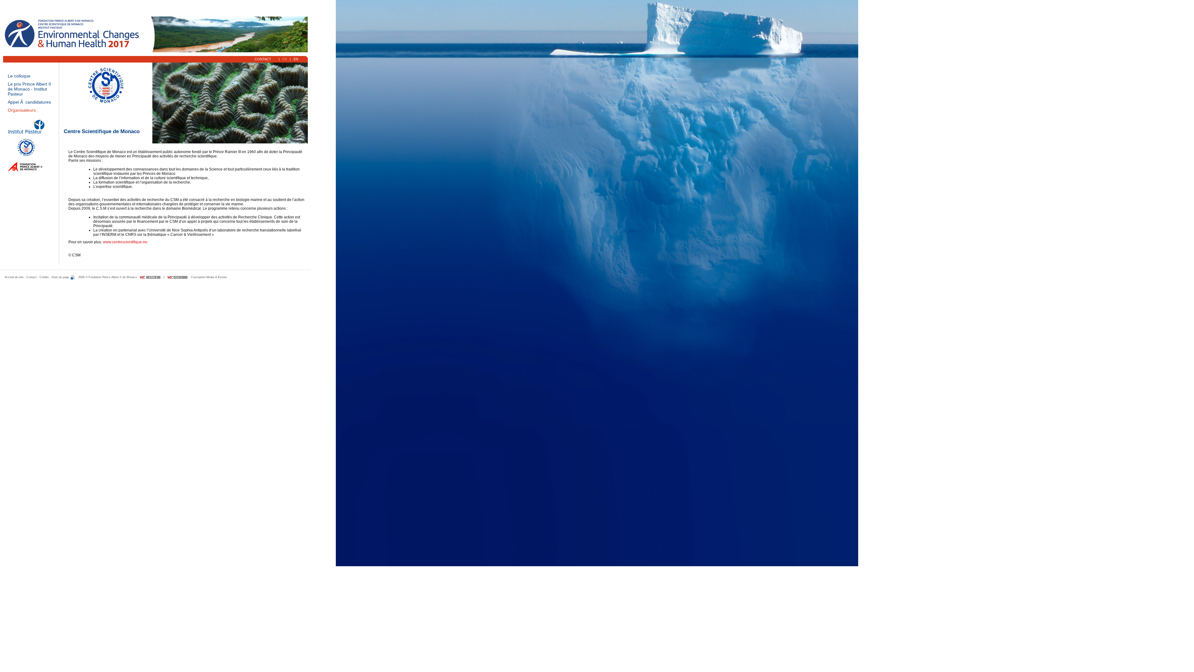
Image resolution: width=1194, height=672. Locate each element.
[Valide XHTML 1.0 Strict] (150, 277)
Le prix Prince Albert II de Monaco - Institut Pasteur (29, 89)
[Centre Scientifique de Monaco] (21, 155)
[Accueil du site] (75, 33)
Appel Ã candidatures (29, 102)
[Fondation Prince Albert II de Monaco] (25, 171)
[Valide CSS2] (177, 277)
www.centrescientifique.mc (125, 242)
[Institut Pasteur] (26, 134)
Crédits (44, 277)
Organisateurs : (23, 110)
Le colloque (19, 75)
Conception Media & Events (209, 277)
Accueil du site (14, 277)
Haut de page (61, 277)
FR (284, 59)
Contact (263, 59)
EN (296, 59)
